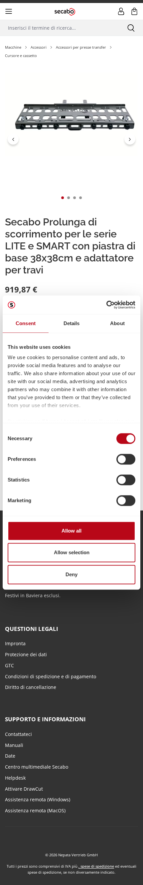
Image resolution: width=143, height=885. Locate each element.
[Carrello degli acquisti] (134, 11)
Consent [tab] (26, 323)
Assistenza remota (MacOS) (35, 810)
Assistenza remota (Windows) (37, 799)
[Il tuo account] (121, 11)
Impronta (15, 643)
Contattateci (18, 734)
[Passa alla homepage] (65, 11)
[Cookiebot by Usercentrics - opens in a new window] (106, 304)
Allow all (71, 531)
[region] (71, 139)
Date (10, 756)
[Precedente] (13, 139)
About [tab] (117, 323)
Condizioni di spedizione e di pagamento (50, 676)
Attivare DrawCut (24, 789)
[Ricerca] (131, 28)
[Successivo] (129, 139)
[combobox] (59, 28)
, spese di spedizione (96, 866)
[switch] (125, 459)
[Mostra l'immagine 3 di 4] (74, 197)
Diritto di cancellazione (30, 687)
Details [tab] (72, 323)
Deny (71, 574)
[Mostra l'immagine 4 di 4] (80, 197)
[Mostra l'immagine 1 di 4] (62, 197)
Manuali (14, 745)
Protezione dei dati (26, 654)
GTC (9, 665)
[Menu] (8, 11)
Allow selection (71, 552)
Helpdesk (15, 778)
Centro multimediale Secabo (36, 767)
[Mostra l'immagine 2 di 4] (68, 197)
